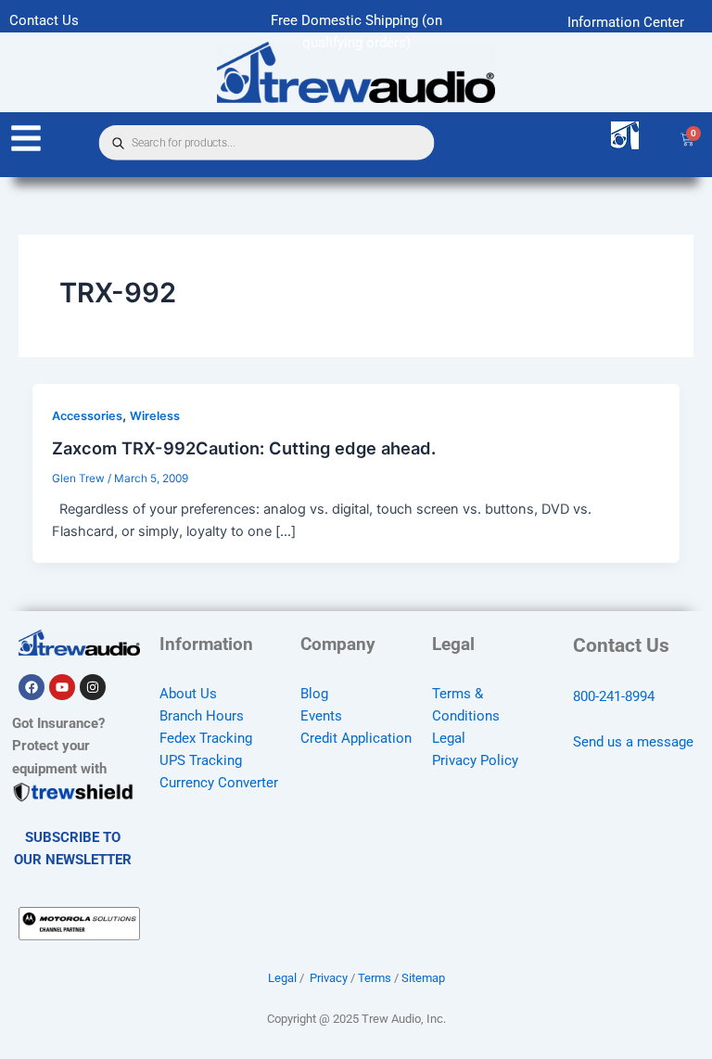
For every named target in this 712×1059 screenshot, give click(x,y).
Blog (314, 693)
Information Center (625, 22)
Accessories (87, 416)
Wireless (155, 416)
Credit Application (356, 738)
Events (321, 716)
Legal (448, 738)
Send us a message (633, 742)
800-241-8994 (614, 696)
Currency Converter (218, 782)
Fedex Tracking (205, 738)
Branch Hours (201, 716)
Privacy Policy (475, 760)
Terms (374, 978)
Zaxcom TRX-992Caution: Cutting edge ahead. (244, 448)
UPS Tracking (200, 760)
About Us (188, 693)
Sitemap (423, 978)
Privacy (329, 978)
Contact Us (44, 20)
